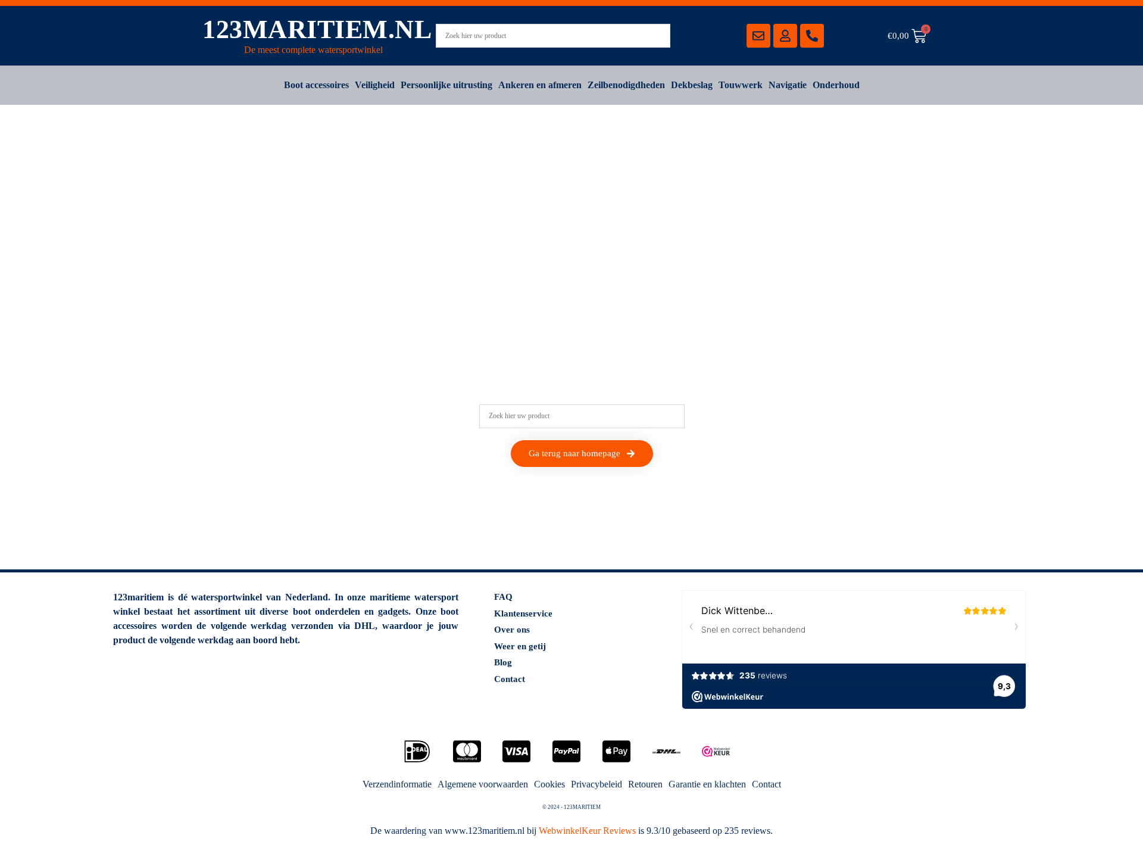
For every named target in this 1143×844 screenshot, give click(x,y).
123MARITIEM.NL (317, 29)
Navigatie (788, 85)
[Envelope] (758, 36)
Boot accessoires (316, 85)
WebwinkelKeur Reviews (587, 831)
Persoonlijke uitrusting (446, 85)
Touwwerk (741, 85)
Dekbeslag (692, 85)
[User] (785, 36)
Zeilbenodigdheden (626, 85)
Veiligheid (375, 85)
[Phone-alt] (812, 36)
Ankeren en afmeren (540, 85)
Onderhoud (836, 85)
